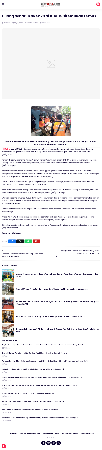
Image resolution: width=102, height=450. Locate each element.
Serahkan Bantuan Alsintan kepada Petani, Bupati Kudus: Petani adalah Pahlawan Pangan (40, 418)
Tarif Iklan (13, 433)
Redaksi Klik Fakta (51, 433)
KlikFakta (6, 149)
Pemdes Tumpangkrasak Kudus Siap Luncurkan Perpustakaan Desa (22, 255)
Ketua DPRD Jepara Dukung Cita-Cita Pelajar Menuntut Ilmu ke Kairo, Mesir (50, 316)
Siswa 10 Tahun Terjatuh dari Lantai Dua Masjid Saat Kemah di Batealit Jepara (52, 289)
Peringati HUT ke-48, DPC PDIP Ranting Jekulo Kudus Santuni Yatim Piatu (80, 251)
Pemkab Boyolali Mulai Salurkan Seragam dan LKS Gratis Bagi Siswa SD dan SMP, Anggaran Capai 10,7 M (57, 302)
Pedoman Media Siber (30, 433)
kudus (35, 23)
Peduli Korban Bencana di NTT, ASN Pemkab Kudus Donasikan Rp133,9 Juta (33, 401)
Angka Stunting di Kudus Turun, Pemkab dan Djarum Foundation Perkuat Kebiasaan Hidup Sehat (57, 275)
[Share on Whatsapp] (28, 241)
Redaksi (7, 23)
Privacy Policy (87, 433)
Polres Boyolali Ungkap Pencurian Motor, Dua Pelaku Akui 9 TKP (28, 393)
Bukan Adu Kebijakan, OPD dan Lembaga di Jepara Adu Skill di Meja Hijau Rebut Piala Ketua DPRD (57, 330)
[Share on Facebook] (12, 241)
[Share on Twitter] (20, 241)
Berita (29, 23)
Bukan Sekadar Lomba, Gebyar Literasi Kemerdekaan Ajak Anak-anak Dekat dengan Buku (39, 385)
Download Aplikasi (69, 433)
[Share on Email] (36, 241)
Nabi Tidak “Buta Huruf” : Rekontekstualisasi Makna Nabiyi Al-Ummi (30, 410)
